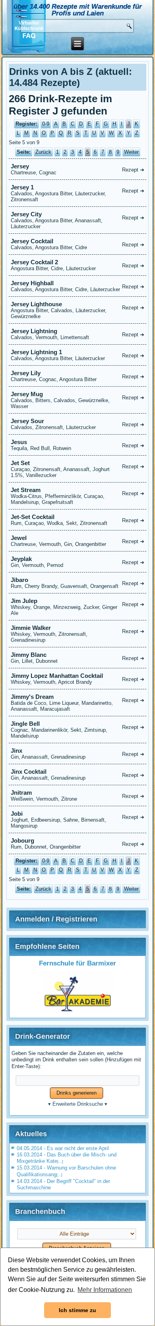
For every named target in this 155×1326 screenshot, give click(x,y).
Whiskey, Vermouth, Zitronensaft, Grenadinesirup (77, 633)
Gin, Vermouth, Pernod (77, 561)
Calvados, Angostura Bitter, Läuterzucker (77, 355)
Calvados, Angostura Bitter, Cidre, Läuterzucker (77, 286)
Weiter (131, 152)
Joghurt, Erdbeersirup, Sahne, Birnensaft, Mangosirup (77, 819)
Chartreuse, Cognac (77, 169)
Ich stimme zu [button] (77, 1310)
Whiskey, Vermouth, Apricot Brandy (77, 678)
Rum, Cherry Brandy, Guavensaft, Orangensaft (77, 582)
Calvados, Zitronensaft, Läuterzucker (77, 424)
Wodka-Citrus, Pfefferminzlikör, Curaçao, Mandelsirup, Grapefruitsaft (77, 496)
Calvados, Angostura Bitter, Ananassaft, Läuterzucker (77, 220)
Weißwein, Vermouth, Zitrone (77, 795)
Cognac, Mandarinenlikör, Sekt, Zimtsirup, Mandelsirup (77, 729)
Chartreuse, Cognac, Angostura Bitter (77, 376)
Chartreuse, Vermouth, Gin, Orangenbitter (77, 540)
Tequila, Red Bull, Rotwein (77, 445)
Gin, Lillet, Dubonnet (77, 657)
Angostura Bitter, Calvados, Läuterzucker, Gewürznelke (77, 310)
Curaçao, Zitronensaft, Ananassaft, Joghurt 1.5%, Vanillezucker (77, 469)
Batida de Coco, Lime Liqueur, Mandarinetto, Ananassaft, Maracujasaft (77, 702)
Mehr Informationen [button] (105, 1289)
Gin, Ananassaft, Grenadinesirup (77, 753)
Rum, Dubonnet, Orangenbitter (77, 843)
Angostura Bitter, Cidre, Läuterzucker (77, 265)
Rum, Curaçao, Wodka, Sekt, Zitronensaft (77, 519)
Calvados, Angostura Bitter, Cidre (77, 244)
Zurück (43, 152)
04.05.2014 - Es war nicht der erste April (63, 1148)
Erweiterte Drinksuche (77, 1104)
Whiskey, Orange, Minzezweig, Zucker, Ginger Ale (77, 606)
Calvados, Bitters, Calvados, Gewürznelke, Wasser (77, 400)
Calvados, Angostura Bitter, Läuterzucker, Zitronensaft (77, 193)
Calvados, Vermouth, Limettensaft (77, 334)
